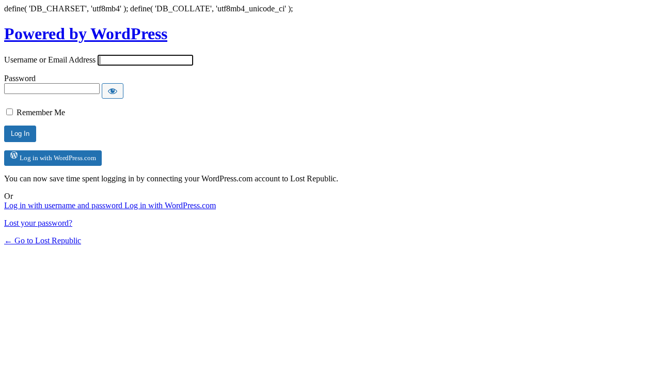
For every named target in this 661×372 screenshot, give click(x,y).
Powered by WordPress (85, 33)
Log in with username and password (64, 205)
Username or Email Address (50, 59)
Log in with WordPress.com (57, 158)
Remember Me (41, 112)
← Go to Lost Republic (42, 240)
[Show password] (112, 91)
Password (20, 78)
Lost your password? (38, 223)
